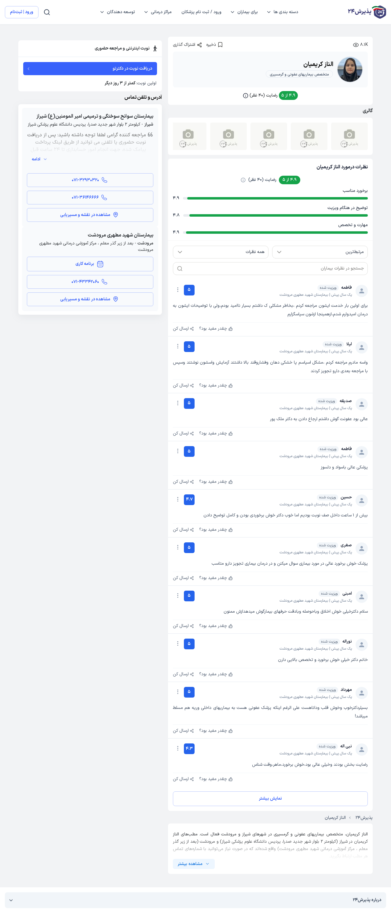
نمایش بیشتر (270, 798)
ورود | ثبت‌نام (21, 12)
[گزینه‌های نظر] (178, 290)
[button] (270, 95)
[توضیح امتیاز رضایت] (243, 180)
